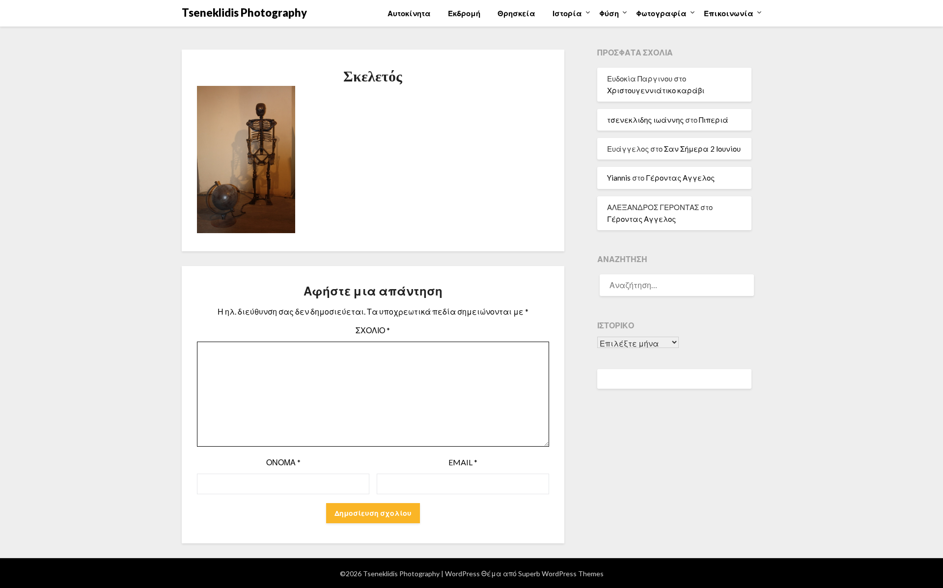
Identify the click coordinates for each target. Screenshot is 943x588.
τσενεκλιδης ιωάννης (645, 119)
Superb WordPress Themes (561, 573)
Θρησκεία (516, 13)
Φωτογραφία (661, 13)
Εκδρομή (464, 13)
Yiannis (619, 177)
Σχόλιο (373, 330)
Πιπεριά (713, 119)
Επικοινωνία (728, 13)
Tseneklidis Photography (244, 12)
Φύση (609, 13)
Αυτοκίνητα (409, 13)
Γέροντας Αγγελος (680, 177)
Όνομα (283, 462)
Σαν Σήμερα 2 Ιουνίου (702, 148)
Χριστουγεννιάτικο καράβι (655, 90)
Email (462, 462)
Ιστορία (567, 13)
